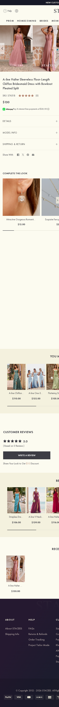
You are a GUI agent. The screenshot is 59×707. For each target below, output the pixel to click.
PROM (10, 20)
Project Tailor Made (38, 645)
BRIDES (44, 20)
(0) (37, 96)
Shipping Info (12, 634)
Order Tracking (36, 639)
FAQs (31, 628)
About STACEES (13, 628)
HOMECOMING (27, 20)
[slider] (26, 95)
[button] (2, 48)
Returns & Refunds (37, 634)
